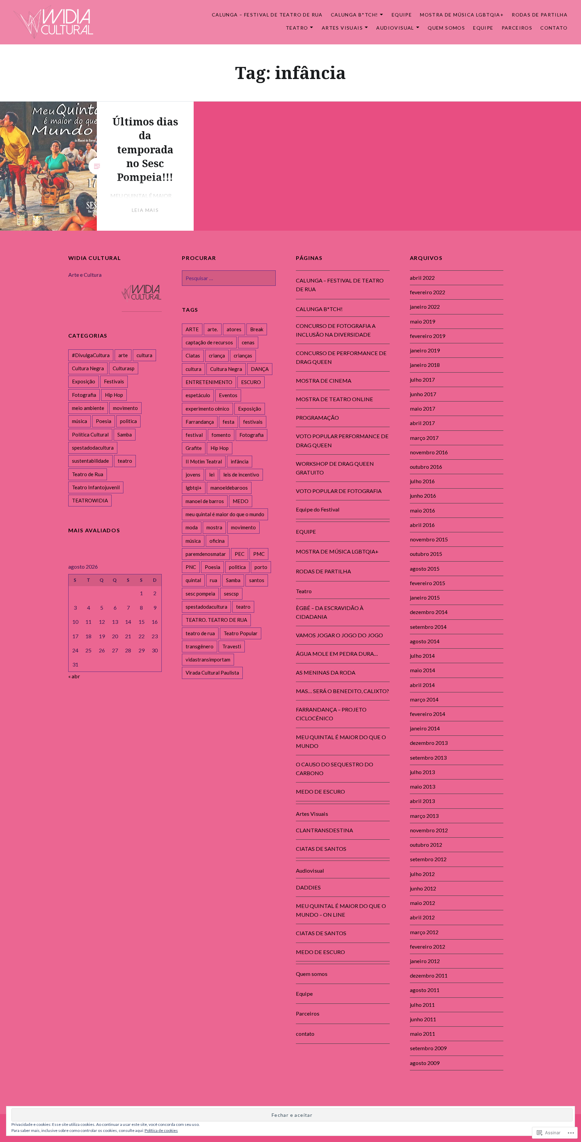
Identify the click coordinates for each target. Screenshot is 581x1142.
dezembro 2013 (429, 742)
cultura (193, 369)
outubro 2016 (426, 466)
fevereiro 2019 (427, 336)
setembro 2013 (428, 757)
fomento (221, 435)
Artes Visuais (342, 28)
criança (217, 355)
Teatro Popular (241, 633)
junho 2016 (423, 495)
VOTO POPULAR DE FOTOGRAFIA (339, 491)
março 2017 (424, 437)
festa (228, 422)
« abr (74, 676)
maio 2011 (422, 1033)
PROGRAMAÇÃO (317, 417)
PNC (191, 567)
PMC (259, 554)
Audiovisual (395, 28)
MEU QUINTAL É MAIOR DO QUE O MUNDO (341, 741)
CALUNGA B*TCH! (354, 14)
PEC (239, 554)
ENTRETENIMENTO (209, 382)
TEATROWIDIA (90, 500)
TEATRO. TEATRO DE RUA (216, 620)
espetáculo (198, 395)
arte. (212, 329)
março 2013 (424, 815)
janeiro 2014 (425, 728)
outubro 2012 (426, 844)
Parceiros (517, 28)
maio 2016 (422, 510)
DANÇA (260, 369)
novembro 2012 (429, 830)
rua (213, 580)
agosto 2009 (424, 1063)
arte (123, 355)
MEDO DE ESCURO (320, 791)
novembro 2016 (429, 452)
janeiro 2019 (425, 350)
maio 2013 (422, 786)
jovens (193, 474)
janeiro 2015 (425, 597)
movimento (243, 527)
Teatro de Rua (87, 474)
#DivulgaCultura (91, 355)
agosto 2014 (424, 641)
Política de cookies (161, 1130)
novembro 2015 (429, 539)
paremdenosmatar (206, 554)
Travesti (231, 646)
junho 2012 (423, 888)
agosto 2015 (424, 568)
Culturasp (123, 368)
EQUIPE (402, 14)
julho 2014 (422, 655)
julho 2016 (422, 481)
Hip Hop (219, 448)
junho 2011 (423, 1019)
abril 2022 (422, 277)
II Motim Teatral (204, 461)
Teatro (297, 28)
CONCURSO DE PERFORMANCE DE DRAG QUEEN (341, 357)
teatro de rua (200, 633)
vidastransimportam (208, 659)
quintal (193, 580)
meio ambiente (88, 408)
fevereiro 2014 (427, 714)
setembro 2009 (428, 1048)
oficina (217, 541)
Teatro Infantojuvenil (96, 487)
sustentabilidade (90, 461)
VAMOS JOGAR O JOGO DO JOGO (339, 635)
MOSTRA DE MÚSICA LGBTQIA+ (462, 14)
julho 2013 (422, 772)
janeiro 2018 (425, 364)
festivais (253, 422)
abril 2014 (422, 685)
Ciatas (193, 355)
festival (194, 435)
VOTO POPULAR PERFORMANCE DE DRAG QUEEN (342, 440)
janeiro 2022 (425, 306)
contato (554, 28)
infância (239, 461)
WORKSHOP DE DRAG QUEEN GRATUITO (335, 467)
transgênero (200, 646)
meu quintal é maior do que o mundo (225, 514)
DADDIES (308, 887)
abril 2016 (422, 525)
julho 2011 (422, 1004)
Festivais (114, 381)
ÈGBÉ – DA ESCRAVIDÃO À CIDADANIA (329, 612)
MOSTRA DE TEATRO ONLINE (334, 399)
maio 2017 (422, 408)
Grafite (194, 448)
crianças (243, 355)
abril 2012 (422, 917)
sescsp (231, 594)
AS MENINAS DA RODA (325, 672)
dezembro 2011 (429, 975)
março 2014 (424, 699)
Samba (233, 580)
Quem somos (446, 28)
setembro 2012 (428, 859)
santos (256, 580)
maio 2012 (422, 903)
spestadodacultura (206, 607)
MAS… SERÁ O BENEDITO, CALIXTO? (342, 691)
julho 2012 (422, 874)
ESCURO (251, 382)
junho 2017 (423, 394)
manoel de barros (205, 501)
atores (234, 329)
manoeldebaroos (229, 488)
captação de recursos (209, 342)
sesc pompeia (200, 594)
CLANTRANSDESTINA (324, 830)
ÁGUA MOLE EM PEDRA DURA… (337, 653)
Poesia (212, 567)
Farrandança (200, 422)
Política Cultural (90, 434)
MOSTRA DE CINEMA (323, 380)
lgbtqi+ (194, 488)
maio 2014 (422, 670)
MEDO (240, 501)
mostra (214, 527)
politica (237, 567)
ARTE (192, 329)
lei (212, 474)
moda (192, 527)
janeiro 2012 (425, 961)
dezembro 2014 (429, 612)
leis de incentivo (241, 474)
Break (256, 329)
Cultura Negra (226, 369)
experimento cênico (207, 409)
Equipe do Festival (318, 509)
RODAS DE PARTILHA (540, 14)
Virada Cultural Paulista (212, 673)
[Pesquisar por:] (229, 278)
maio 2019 (422, 321)
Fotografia (251, 435)
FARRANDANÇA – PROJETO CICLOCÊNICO (331, 713)
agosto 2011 (424, 990)
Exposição (249, 409)
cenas (248, 342)
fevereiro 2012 (427, 946)
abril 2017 (422, 423)
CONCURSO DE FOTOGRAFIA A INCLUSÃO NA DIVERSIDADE (336, 330)
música (193, 541)
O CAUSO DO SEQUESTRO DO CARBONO (334, 768)
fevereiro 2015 (427, 583)
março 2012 (424, 932)
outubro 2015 (426, 553)
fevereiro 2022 (427, 292)
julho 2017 (422, 379)
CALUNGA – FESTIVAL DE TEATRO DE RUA (267, 14)
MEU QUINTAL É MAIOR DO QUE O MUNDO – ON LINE (341, 910)
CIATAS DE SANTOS (321, 848)
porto (261, 567)
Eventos (228, 395)
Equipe (483, 28)
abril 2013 (422, 801)
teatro (243, 607)
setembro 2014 (428, 626)
